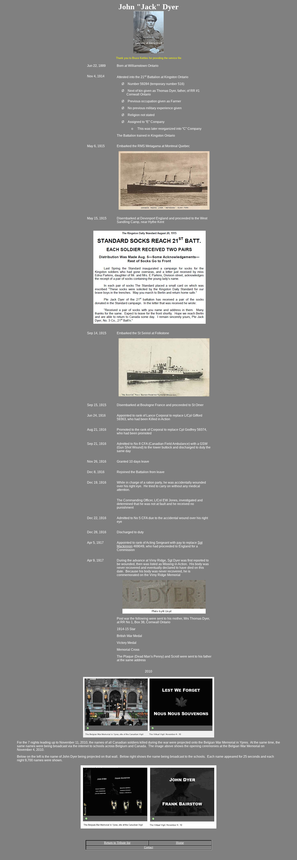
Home (180, 842)
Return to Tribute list (117, 842)
